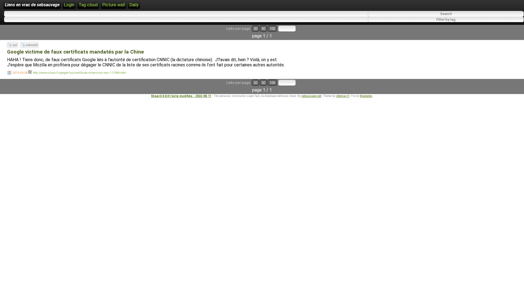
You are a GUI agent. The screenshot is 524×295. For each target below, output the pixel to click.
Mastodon (366, 96)
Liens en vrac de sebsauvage (32, 4)
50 (263, 28)
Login (69, 4)
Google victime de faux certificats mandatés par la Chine (75, 52)
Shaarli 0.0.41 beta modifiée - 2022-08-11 (181, 96)
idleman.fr (342, 96)
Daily (134, 4)
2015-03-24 (20, 73)
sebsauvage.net (311, 96)
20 (255, 28)
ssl (15, 45)
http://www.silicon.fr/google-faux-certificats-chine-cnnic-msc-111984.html (79, 73)
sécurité (32, 45)
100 (272, 28)
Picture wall (113, 4)
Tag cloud (88, 4)
